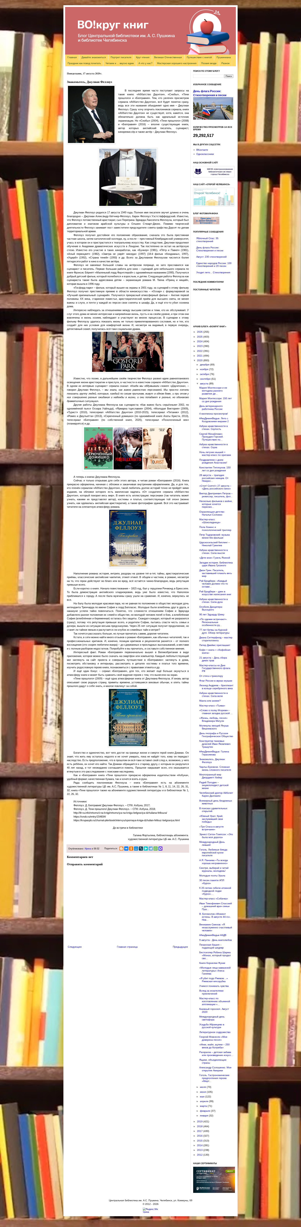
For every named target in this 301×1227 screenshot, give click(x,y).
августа (204, 383)
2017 (200, 1131)
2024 (200, 341)
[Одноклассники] (131, 848)
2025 (200, 336)
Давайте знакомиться (94, 57)
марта (204, 1106)
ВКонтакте (202, 149)
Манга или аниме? (210, 700)
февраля (205, 1110)
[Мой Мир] (136, 848)
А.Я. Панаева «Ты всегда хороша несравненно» (213, 862)
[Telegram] (151, 848)
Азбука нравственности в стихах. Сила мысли (213, 551)
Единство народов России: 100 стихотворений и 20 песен (213, 265)
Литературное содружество (214, 1032)
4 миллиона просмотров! (213, 413)
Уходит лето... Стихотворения (213, 272)
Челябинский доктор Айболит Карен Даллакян (216, 794)
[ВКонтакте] (126, 848)
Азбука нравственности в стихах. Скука (213, 446)
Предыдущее (180, 946)
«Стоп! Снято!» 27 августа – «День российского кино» (215, 487)
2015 (200, 1140)
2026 (200, 331)
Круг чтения (142, 57)
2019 (200, 1121)
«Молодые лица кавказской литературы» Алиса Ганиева (215, 970)
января (204, 1115)
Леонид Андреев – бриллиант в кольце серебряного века (216, 687)
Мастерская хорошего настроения (176, 63)
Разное (225, 63)
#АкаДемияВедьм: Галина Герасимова (214, 753)
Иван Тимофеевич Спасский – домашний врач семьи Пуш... (215, 906)
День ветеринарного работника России (211, 407)
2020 (200, 360)
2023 (200, 346)
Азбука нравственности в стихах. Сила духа (213, 600)
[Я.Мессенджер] (146, 848)
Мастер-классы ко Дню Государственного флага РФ (214, 668)
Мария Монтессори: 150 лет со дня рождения (215, 400)
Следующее (75, 946)
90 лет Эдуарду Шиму (211, 614)
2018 (200, 1126)
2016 (200, 1135)
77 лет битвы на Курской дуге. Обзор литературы (214, 631)
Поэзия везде (209, 63)
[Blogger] (121, 848)
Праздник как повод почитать (84, 63)
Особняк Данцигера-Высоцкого (211, 608)
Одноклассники (205, 154)
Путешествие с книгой (199, 57)
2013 (200, 1150)
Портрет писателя (121, 57)
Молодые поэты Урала (212, 875)
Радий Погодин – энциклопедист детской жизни (214, 785)
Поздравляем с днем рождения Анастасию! (213, 461)
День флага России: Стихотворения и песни (209, 249)
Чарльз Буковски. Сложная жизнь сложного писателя (215, 768)
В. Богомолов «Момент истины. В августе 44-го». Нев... (215, 916)
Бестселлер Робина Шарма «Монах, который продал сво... (215, 955)
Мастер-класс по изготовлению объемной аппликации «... (214, 1001)
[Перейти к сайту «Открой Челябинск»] (213, 205)
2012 (200, 1154)
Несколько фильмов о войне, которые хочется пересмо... (216, 504)
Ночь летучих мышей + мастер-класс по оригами (215, 453)
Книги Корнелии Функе (212, 963)
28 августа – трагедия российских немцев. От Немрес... (213, 478)
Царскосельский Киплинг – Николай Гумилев (214, 544)
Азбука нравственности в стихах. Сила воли (213, 694)
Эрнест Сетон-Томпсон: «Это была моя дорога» (216, 836)
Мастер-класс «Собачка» (213, 898)
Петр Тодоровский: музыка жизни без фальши (214, 536)
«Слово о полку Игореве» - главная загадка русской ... (216, 712)
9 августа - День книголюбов (215, 940)
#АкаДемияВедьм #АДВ (212, 935)
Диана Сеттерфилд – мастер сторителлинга (215, 639)
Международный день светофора (212, 1018)
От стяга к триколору (211, 676)
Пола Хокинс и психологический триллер (215, 528)
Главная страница (127, 946)
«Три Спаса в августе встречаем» (211, 828)
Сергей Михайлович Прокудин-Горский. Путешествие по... (211, 436)
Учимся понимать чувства (214, 986)
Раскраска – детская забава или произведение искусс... (216, 1053)
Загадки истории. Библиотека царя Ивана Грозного (216, 564)
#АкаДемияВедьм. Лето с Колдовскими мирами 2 (214, 420)
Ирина (88, 848)
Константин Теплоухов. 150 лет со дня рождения (215, 469)
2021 (200, 355)
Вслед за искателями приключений (211, 992)
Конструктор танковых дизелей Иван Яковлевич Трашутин (214, 744)
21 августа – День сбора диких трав (213, 659)
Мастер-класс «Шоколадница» (210, 521)
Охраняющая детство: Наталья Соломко (212, 513)
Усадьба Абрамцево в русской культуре (211, 1026)
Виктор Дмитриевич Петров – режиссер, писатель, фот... (216, 495)
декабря (205, 364)
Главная (72, 57)
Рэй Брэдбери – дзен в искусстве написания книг (215, 593)
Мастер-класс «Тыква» (212, 705)
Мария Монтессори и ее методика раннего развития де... (213, 390)
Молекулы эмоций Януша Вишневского (214, 727)
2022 (200, 351)
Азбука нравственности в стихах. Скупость (213, 427)
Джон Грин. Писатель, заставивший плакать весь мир (215, 573)
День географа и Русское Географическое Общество (216, 735)
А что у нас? (145, 63)
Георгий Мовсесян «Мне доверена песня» (213, 1038)
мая (202, 1096)
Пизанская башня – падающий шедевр (211, 946)
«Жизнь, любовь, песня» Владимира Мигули (213, 719)
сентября (205, 378)
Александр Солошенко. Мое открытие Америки (215, 1069)
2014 (200, 1145)
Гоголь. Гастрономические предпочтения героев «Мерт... (214, 1078)
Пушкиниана (224, 57)
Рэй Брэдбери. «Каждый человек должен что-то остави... (213, 583)
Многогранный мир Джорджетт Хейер (210, 776)
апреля (204, 1101)
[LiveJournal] (141, 848)
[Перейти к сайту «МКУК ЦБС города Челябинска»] (213, 176)
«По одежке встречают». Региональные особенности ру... (213, 622)
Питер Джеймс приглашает (214, 645)
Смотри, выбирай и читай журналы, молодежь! (214, 869)
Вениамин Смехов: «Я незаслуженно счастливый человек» (215, 927)
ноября (204, 369)
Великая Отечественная (168, 57)
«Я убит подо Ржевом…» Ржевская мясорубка (213, 980)
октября (205, 374)
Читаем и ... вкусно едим (120, 63)
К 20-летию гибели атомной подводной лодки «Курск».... (215, 891)
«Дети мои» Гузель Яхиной (214, 557)
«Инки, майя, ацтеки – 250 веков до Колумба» (214, 1046)
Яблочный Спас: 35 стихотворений (207, 240)
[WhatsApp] (155, 848)
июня (203, 1091)
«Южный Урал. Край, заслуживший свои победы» (211, 819)
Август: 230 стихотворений (211, 256)
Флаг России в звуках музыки (215, 680)
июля (203, 1087)
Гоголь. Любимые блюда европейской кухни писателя (213, 852)
